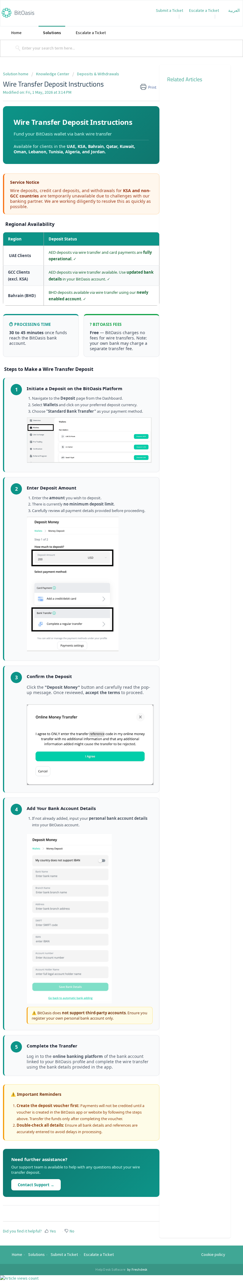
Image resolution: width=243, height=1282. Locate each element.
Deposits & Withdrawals (98, 73)
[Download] (110, 143)
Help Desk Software (110, 1269)
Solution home (16, 73)
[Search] (16, 48)
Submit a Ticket (169, 10)
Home (16, 32)
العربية (234, 10)
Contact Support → (36, 1184)
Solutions (52, 32)
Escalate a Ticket (204, 10)
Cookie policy (213, 1254)
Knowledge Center (52, 73)
